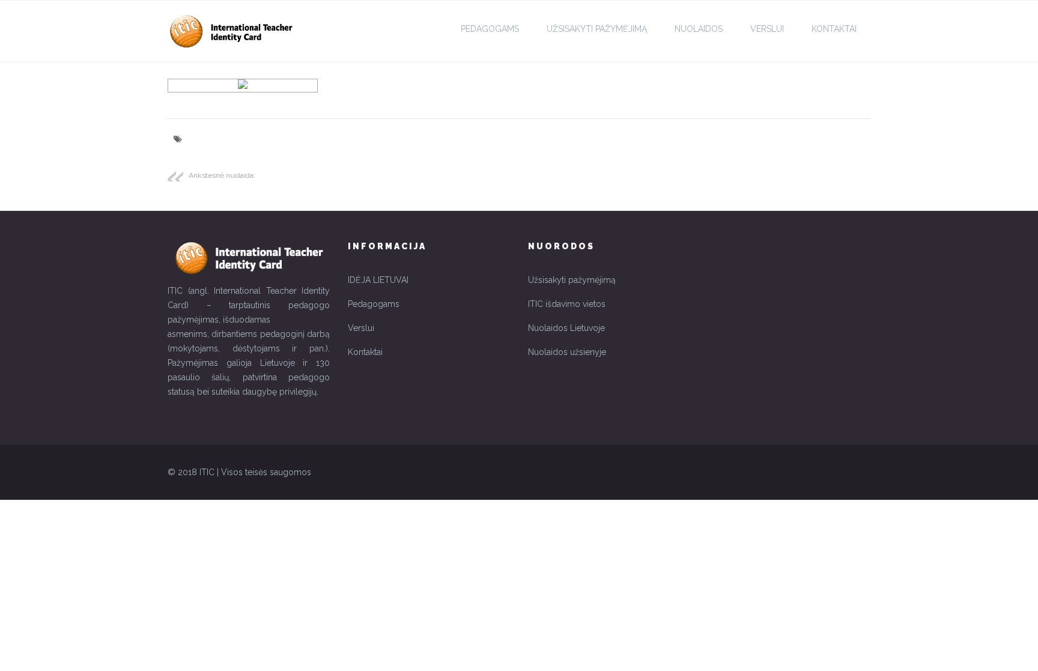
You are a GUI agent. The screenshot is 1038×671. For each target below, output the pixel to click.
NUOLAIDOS (699, 29)
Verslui (767, 29)
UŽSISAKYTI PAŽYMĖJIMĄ (597, 29)
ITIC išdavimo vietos (567, 304)
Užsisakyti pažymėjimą (572, 280)
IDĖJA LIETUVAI (378, 280)
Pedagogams (490, 29)
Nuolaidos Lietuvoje (566, 328)
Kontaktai (834, 29)
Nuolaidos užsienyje (567, 352)
